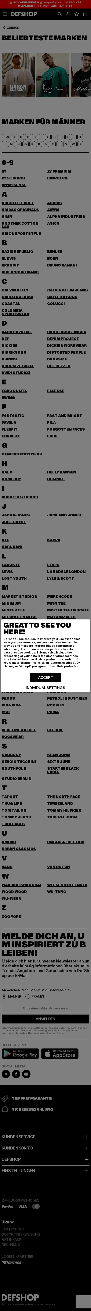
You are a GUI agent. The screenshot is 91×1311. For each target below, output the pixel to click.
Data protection (68, 666)
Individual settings (45, 687)
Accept (45, 677)
